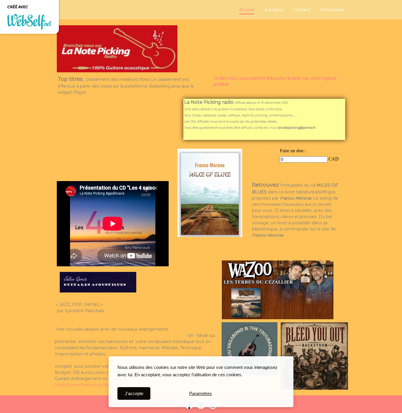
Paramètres (200, 393)
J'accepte (134, 393)
